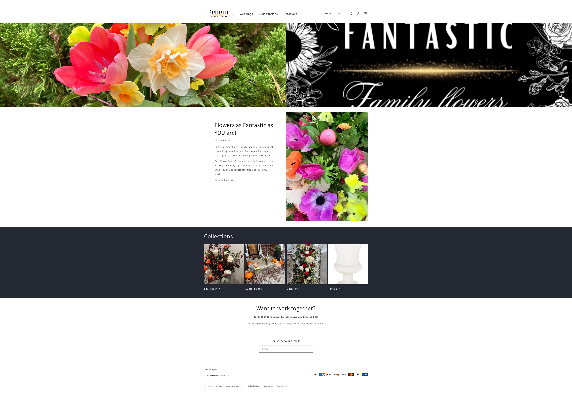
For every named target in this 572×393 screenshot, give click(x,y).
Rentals (332, 288)
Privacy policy (267, 386)
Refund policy (253, 386)
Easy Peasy (210, 288)
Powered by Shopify (237, 386)
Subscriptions (253, 288)
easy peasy (289, 323)
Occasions (293, 288)
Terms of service (282, 386)
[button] (247, 14)
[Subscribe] (309, 349)
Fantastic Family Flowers (220, 386)
